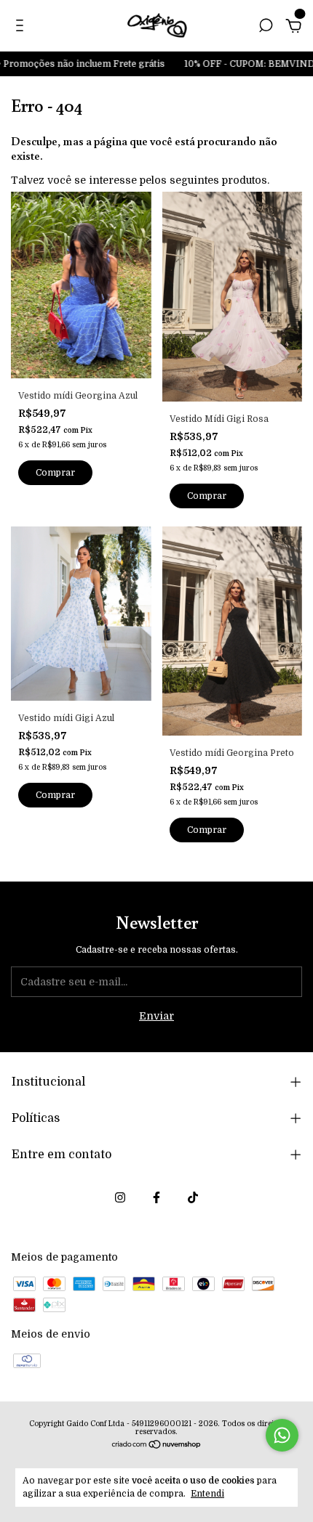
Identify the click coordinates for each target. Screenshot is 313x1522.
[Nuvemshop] (156, 1446)
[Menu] (22, 28)
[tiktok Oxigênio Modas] (193, 1197)
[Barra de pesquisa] (266, 28)
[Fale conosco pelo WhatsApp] (282, 1435)
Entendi (207, 1494)
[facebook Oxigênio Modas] (156, 1197)
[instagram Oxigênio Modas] (120, 1197)
